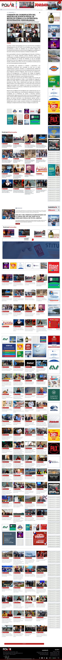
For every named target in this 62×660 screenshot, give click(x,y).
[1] (24, 235)
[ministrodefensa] (18, 631)
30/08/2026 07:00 (39, 158)
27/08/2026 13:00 (29, 632)
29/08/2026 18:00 (17, 380)
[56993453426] (16, 2)
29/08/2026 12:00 (6, 407)
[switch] (47, 658)
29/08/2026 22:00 (29, 326)
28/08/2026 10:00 (17, 516)
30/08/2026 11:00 (39, 143)
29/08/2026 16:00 (6, 394)
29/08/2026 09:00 (40, 407)
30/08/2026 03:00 (39, 173)
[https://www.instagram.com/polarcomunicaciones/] (16, 6)
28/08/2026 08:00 (40, 516)
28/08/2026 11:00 (6, 516)
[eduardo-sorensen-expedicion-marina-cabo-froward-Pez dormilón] (7, 447)
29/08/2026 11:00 (17, 407)
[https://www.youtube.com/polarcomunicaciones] (16, 8)
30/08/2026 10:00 (5, 158)
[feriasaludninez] (30, 616)
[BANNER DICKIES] (54, 74)
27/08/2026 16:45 (6, 617)
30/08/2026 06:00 (5, 173)
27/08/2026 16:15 (17, 617)
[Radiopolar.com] (1, 9)
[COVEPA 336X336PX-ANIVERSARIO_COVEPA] (54, 112)
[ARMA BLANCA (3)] (30, 325)
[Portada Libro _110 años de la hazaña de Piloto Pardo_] (8, 235)
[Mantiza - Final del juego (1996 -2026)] (18, 325)
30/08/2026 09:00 (17, 158)
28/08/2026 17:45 (40, 475)
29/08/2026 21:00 (40, 326)
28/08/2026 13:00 (17, 502)
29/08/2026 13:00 (40, 394)
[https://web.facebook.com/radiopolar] (16, 3)
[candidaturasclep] (18, 447)
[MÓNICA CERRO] (41, 325)
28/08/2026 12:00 (29, 502)
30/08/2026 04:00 (28, 173)
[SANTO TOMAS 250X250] (54, 400)
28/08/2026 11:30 (40, 502)
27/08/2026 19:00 (6, 602)
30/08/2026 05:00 (17, 173)
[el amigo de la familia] (7, 325)
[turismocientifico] (41, 631)
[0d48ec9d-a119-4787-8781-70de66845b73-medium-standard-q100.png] (8, 7)
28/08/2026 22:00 (6, 448)
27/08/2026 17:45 (17, 602)
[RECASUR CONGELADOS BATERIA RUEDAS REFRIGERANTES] (54, 150)
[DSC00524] (39, 235)
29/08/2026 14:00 (29, 394)
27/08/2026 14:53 (6, 632)
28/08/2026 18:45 (6, 475)
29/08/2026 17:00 (40, 380)
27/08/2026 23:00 (6, 587)
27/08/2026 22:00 (17, 587)
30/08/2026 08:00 (28, 158)
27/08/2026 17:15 (29, 602)
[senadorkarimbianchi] (41, 447)
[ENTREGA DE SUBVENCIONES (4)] (30, 631)
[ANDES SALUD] (54, 361)
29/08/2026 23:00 (17, 326)
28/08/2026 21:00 (17, 448)
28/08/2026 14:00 (6, 502)
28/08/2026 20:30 (29, 448)
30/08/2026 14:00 (5, 143)
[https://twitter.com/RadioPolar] (16, 5)
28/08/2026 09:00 (29, 516)
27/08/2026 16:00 (29, 617)
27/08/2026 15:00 (40, 617)
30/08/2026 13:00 (17, 143)
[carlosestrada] (18, 616)
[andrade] (41, 616)
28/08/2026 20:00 (40, 448)
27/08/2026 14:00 (17, 632)
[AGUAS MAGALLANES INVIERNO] (54, 36)
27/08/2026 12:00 (40, 632)
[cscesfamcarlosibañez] (7, 616)
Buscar (59, 9)
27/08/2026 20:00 (40, 587)
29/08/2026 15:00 (17, 394)
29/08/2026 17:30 (29, 380)
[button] (59, 2)
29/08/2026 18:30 (6, 380)
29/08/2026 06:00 (29, 421)
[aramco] (7, 631)
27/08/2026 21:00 (29, 587)
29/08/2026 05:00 (40, 421)
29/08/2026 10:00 (29, 407)
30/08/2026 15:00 (7, 236)
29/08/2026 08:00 (6, 421)
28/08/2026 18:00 (29, 475)
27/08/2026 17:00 (40, 602)
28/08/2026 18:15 (17, 475)
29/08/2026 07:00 (17, 421)
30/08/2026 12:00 (28, 143)
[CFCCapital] (30, 447)
